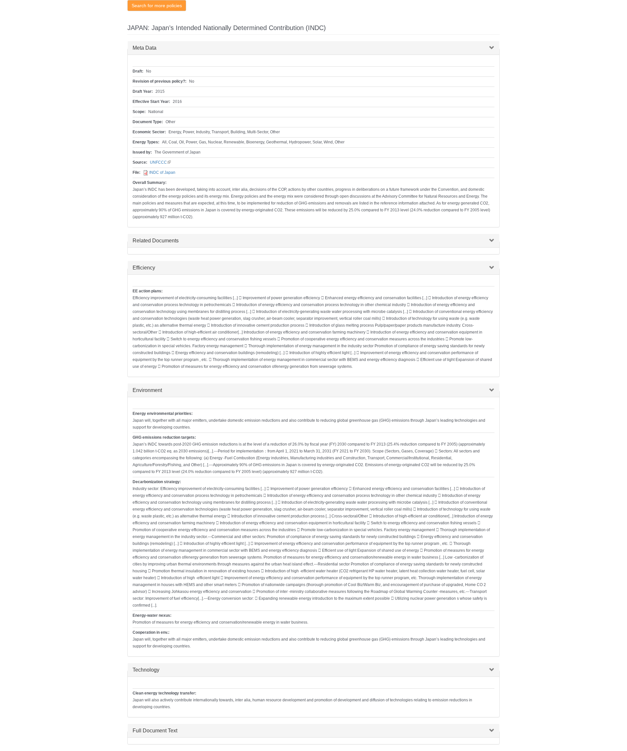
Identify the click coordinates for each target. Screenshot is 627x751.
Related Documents (156, 240)
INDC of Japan (162, 172)
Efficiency (144, 267)
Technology (146, 670)
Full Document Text (155, 730)
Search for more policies (157, 5)
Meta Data (144, 48)
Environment (147, 390)
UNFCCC (160, 162)
